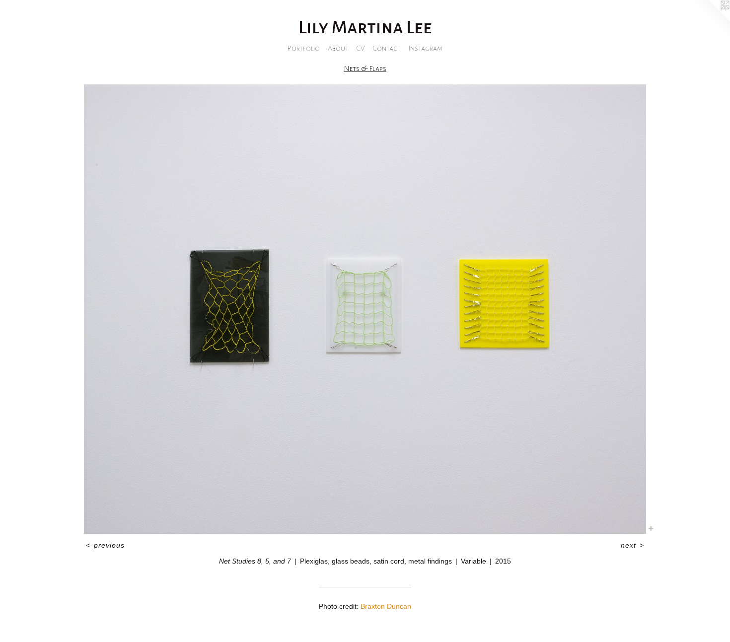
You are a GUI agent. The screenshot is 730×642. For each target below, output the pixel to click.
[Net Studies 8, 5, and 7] (365, 309)
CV (361, 48)
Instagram (425, 48)
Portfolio (304, 48)
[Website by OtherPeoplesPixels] (710, 20)
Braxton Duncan (386, 606)
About (338, 48)
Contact (387, 48)
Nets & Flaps (365, 68)
